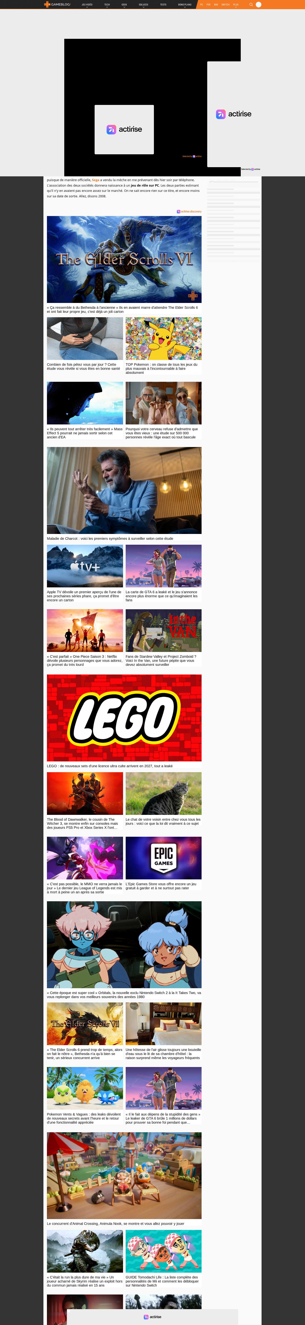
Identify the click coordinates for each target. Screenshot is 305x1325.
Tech (107, 4)
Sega (95, 180)
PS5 (208, 4)
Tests (163, 4)
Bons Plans (184, 4)
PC (201, 4)
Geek (124, 4)
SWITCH (226, 4)
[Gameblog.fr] (57, 4)
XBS (216, 4)
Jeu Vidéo (87, 4)
